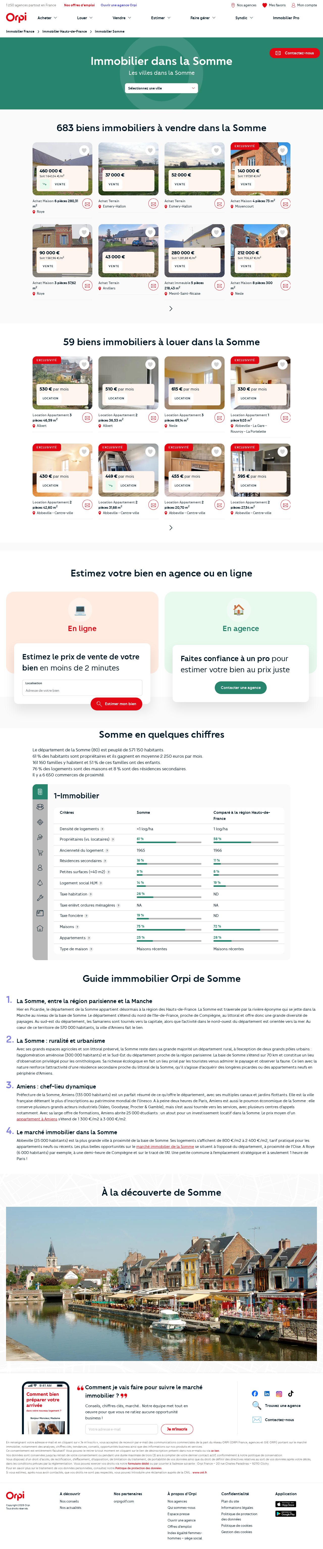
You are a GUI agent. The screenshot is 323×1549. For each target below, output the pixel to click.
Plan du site (230, 1501)
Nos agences (177, 1501)
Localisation (33, 683)
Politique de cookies (236, 1525)
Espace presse (179, 1514)
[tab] (40, 791)
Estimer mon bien (120, 704)
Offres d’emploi (180, 1526)
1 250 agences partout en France (31, 5)
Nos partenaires (128, 1494)
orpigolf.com (124, 1501)
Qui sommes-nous (181, 1508)
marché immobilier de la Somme (165, 1146)
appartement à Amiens (37, 1119)
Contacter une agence (241, 687)
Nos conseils (69, 1501)
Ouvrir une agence (182, 1520)
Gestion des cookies (236, 1532)
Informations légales (237, 1508)
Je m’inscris (177, 1429)
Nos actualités (70, 1508)
